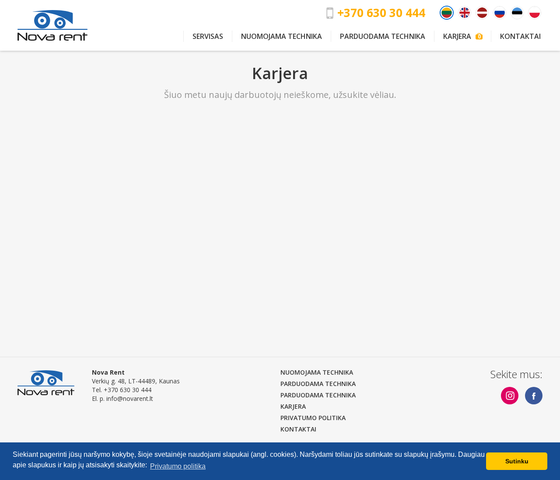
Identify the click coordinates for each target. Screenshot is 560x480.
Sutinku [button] (516, 461)
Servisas (207, 36)
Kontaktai (520, 36)
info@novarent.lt (129, 398)
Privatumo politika (313, 418)
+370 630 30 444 (381, 13)
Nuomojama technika (281, 36)
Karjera (460, 36)
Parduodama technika (382, 36)
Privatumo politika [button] (178, 466)
